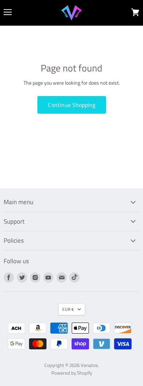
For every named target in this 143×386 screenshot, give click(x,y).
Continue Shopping (71, 104)
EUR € (68, 309)
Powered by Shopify (71, 372)
